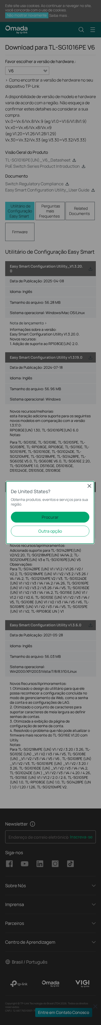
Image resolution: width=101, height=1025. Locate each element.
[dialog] (50, 512)
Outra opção (50, 531)
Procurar (50, 517)
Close (89, 486)
